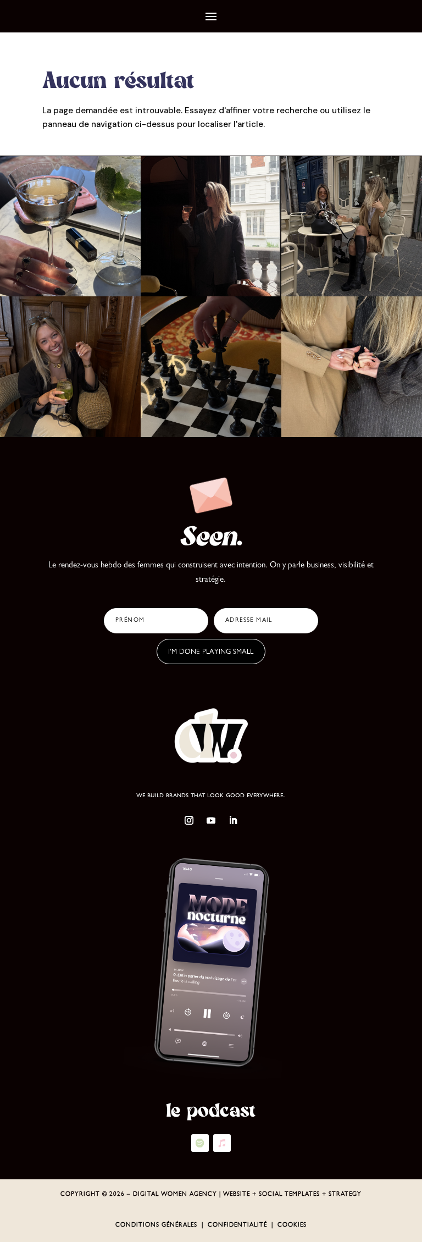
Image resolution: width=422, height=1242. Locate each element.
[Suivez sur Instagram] (189, 820)
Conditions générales (156, 1225)
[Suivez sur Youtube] (211, 820)
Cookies (292, 1225)
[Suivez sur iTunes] (222, 1143)
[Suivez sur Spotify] (200, 1143)
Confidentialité (237, 1225)
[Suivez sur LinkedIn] (233, 820)
